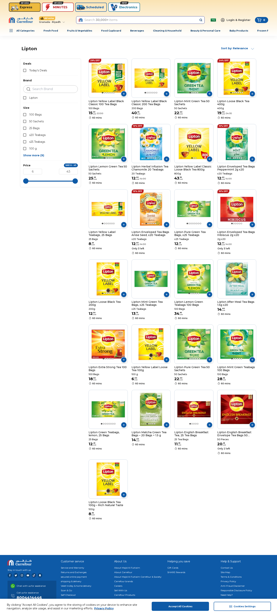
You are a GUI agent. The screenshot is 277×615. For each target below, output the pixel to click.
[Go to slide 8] (200, 223)
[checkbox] (24, 70)
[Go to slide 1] (102, 92)
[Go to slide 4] (108, 92)
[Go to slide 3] (106, 92)
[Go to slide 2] (104, 92)
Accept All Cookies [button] (180, 606)
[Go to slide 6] (112, 92)
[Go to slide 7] (114, 92)
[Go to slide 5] (110, 92)
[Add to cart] (124, 94)
